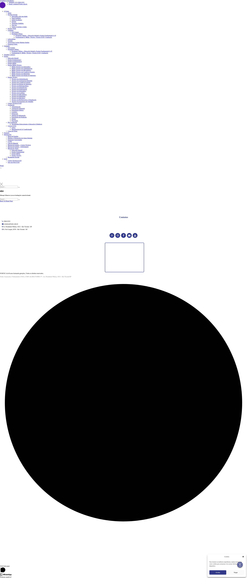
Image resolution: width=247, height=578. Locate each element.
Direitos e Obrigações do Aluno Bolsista (20, 138)
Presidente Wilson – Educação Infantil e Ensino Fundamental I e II (35, 35)
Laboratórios (11, 39)
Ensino (6, 56)
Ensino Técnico (12, 77)
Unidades (11, 30)
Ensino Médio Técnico (15, 65)
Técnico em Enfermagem (19, 89)
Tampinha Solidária (17, 23)
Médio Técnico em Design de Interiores (24, 75)
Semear (14, 21)
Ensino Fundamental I (14, 60)
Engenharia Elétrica (18, 110)
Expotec (10, 41)
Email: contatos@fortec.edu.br (18, 4)
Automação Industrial (18, 108)
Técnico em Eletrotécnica (19, 88)
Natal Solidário (16, 18)
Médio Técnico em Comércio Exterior (23, 72)
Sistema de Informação (18, 115)
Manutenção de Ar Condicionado (22, 129)
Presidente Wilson (17, 34)
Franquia (6, 133)
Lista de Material (13, 143)
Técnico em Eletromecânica (20, 86)
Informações (7, 134)
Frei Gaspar (15, 32)
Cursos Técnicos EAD (15, 103)
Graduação (11, 105)
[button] (243, 557)
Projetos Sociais (12, 15)
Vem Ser (14, 25)
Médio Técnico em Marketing (21, 74)
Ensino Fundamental (18, 152)
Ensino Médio (12, 63)
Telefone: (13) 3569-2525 (16, 2)
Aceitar (218, 572)
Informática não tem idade (19, 16)
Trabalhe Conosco (9, 55)
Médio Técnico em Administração (22, 68)
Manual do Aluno (13, 148)
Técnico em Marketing (18, 96)
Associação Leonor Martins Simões (18, 42)
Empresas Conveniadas (15, 140)
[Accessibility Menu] (240, 564)
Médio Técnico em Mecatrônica (21, 70)
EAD (5, 159)
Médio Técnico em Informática (21, 67)
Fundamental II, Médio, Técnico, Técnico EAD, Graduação (33, 37)
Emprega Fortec (12, 44)
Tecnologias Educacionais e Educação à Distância (27, 124)
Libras (13, 127)
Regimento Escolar (13, 157)
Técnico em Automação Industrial (22, 81)
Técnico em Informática (19, 91)
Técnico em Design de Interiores (21, 84)
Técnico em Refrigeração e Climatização (24, 100)
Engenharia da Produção (19, 117)
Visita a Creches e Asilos (19, 27)
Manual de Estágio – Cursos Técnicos (19, 145)
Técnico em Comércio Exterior (21, 82)
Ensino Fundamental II (15, 61)
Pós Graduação (12, 122)
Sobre (9, 13)
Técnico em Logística (18, 93)
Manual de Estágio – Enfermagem (18, 147)
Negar (236, 572)
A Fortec (6, 11)
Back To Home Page (6, 201)
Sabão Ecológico (17, 20)
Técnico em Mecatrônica (19, 94)
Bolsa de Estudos (13, 136)
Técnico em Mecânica (18, 98)
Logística (14, 112)
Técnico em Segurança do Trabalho (22, 101)
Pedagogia (15, 114)
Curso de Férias (12, 131)
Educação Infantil (13, 58)
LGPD (10, 141)
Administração (16, 107)
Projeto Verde (12, 28)
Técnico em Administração (20, 79)
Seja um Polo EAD (13, 162)
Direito (14, 119)
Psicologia (15, 121)
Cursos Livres (12, 126)
